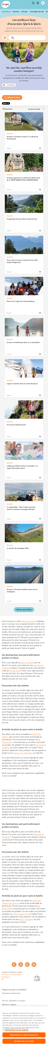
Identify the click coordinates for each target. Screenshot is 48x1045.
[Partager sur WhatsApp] (27, 964)
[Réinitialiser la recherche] (42, 37)
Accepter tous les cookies (24, 1041)
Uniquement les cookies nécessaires (24, 1035)
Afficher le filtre (14, 97)
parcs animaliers (26, 919)
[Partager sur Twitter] (20, 964)
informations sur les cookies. (17, 1030)
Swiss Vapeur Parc (21, 914)
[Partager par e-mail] (34, 964)
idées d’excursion (28, 621)
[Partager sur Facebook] (14, 964)
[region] (24, 1025)
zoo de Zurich (15, 671)
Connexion (11, 85)
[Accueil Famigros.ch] (5, 4)
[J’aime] (40, 148)
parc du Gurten (27, 663)
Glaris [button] (5, 103)
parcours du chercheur (22, 753)
